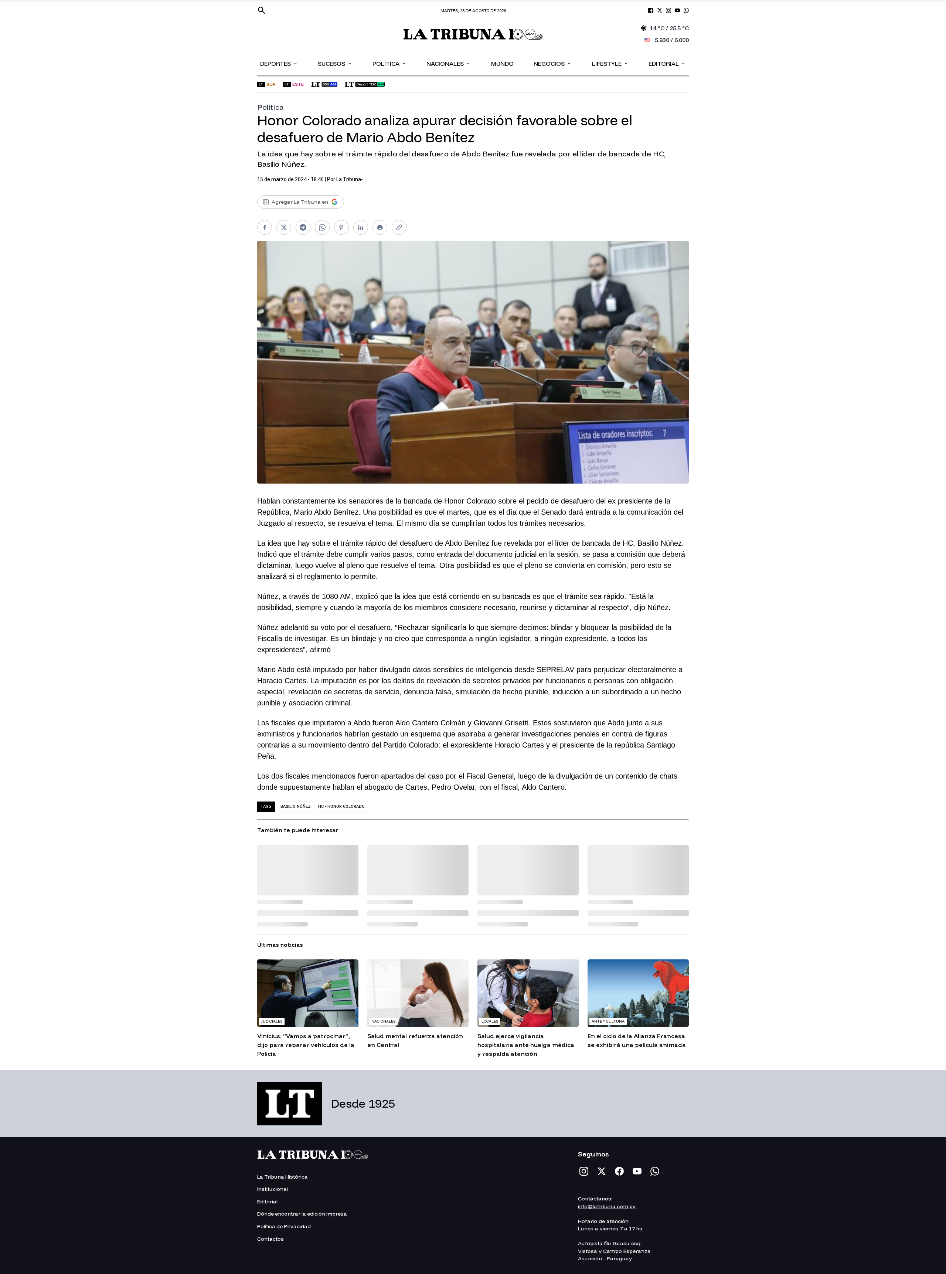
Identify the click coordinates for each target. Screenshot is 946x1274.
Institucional (272, 1189)
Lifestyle (610, 63)
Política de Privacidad (284, 1226)
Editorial (667, 63)
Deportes (279, 63)
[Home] (473, 34)
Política (389, 63)
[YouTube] (637, 1171)
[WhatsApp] (655, 1171)
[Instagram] (584, 1171)
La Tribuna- (349, 179)
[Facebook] (619, 1171)
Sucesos (335, 63)
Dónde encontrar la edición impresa (302, 1213)
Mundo (502, 63)
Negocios (553, 63)
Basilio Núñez (295, 806)
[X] (602, 1171)
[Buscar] (261, 10)
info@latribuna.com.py (607, 1206)
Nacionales (448, 63)
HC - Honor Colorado (341, 806)
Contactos (270, 1239)
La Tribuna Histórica (282, 1176)
